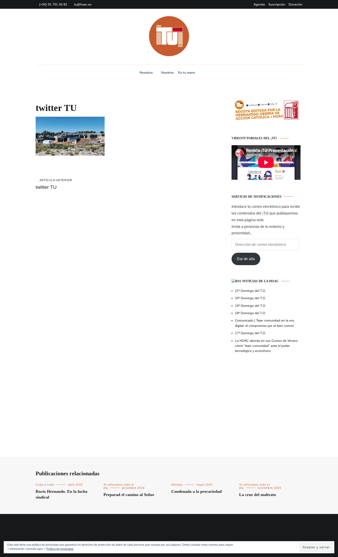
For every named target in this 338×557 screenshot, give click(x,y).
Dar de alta (246, 259)
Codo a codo (45, 484)
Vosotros (167, 72)
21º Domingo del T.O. (250, 291)
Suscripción (276, 4)
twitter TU (54, 184)
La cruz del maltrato (257, 494)
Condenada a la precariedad (196, 491)
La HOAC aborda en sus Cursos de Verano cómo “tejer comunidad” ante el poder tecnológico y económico (266, 346)
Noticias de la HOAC (260, 281)
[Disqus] (124, 261)
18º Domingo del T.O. (250, 313)
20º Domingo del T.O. (250, 298)
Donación (295, 4)
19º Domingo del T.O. (250, 306)
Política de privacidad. (60, 549)
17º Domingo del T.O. (250, 333)
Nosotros (146, 72)
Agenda (259, 4)
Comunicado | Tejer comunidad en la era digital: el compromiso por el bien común (264, 323)
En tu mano (186, 72)
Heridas (177, 484)
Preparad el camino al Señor (128, 494)
